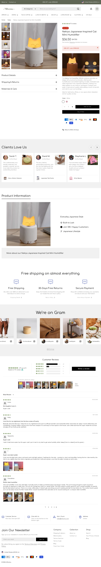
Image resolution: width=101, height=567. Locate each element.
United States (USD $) (90, 2)
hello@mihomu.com (63, 518)
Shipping (72, 42)
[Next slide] (97, 147)
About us (4, 2)
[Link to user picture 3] (29, 497)
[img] (7, 400)
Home (3, 20)
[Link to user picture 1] (8, 466)
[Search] (78, 9)
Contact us (12, 2)
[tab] (16, 196)
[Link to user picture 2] (18, 466)
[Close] (97, 47)
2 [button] (48, 507)
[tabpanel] (50, 224)
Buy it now (81, 112)
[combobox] (51, 9)
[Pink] (67, 102)
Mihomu (8, 562)
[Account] (91, 9)
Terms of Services (31, 544)
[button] (66, 23)
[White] (63, 102)
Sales (9, 20)
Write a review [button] (83, 369)
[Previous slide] (91, 147)
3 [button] (51, 507)
